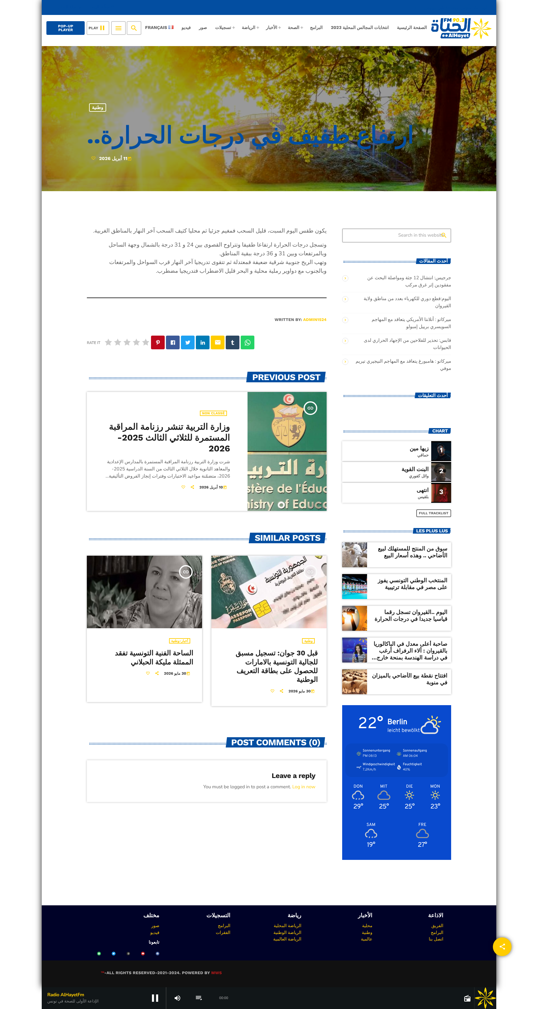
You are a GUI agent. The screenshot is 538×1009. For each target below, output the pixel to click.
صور (155, 925)
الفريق (437, 925)
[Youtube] (143, 953)
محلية (367, 925)
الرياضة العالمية (287, 938)
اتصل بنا (436, 938)
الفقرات (223, 932)
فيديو (154, 932)
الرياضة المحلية (287, 925)
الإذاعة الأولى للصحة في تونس (450, 7)
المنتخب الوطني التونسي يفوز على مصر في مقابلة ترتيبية (412, 584)
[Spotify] (99, 953)
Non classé (213, 413)
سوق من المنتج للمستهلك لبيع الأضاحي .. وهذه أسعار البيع (412, 552)
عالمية (366, 938)
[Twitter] (114, 953)
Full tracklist (434, 513)
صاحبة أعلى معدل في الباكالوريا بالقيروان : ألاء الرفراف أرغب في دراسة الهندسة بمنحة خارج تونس (410, 654)
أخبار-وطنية (179, 641)
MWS (216, 973)
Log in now (303, 787)
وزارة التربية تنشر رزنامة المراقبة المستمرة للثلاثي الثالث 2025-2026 (169, 438)
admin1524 (315, 320)
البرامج (437, 932)
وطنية (97, 107)
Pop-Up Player (65, 28)
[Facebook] (157, 953)
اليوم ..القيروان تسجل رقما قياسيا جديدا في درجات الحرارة (411, 615)
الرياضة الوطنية (287, 932)
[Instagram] (128, 953)
